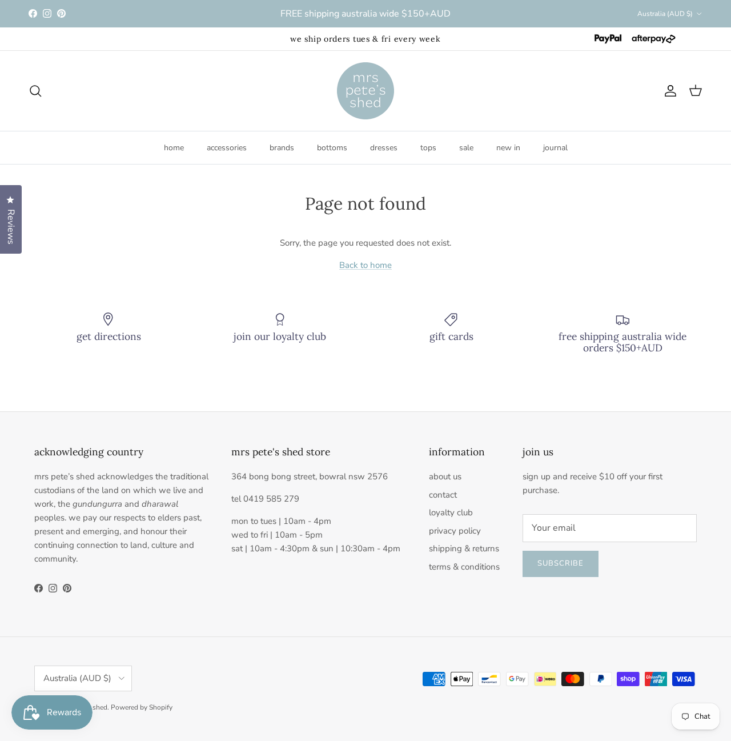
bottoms (332, 147)
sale (466, 147)
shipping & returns (464, 548)
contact (443, 494)
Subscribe (560, 563)
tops (428, 147)
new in (508, 147)
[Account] (668, 91)
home (174, 147)
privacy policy (455, 530)
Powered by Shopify (141, 707)
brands (282, 147)
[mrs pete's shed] (365, 90)
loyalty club (451, 512)
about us (445, 476)
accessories (227, 147)
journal (555, 147)
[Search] (35, 91)
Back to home (365, 265)
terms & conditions (464, 566)
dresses (383, 147)
